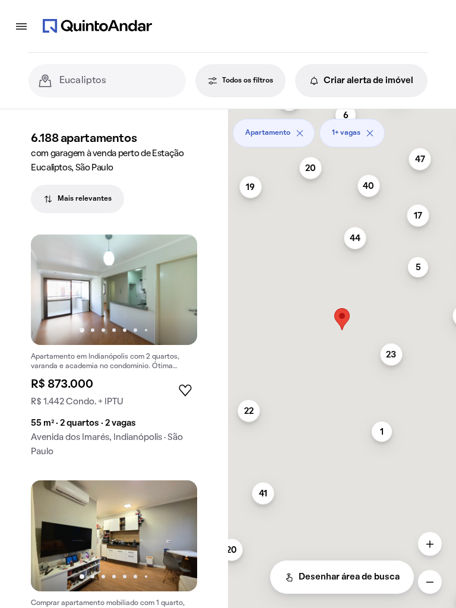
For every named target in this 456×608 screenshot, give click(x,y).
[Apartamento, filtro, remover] (300, 133)
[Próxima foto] (176, 290)
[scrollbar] (342, 128)
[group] (114, 351)
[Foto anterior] (52, 290)
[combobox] (117, 81)
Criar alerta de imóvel (368, 81)
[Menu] (21, 26)
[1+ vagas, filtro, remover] (370, 133)
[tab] (77, 199)
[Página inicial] (97, 26)
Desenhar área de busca (349, 577)
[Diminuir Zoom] (430, 582)
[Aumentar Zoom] (430, 544)
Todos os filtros (247, 81)
